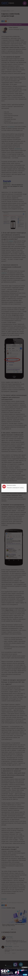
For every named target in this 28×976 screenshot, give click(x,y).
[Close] (27, 484)
